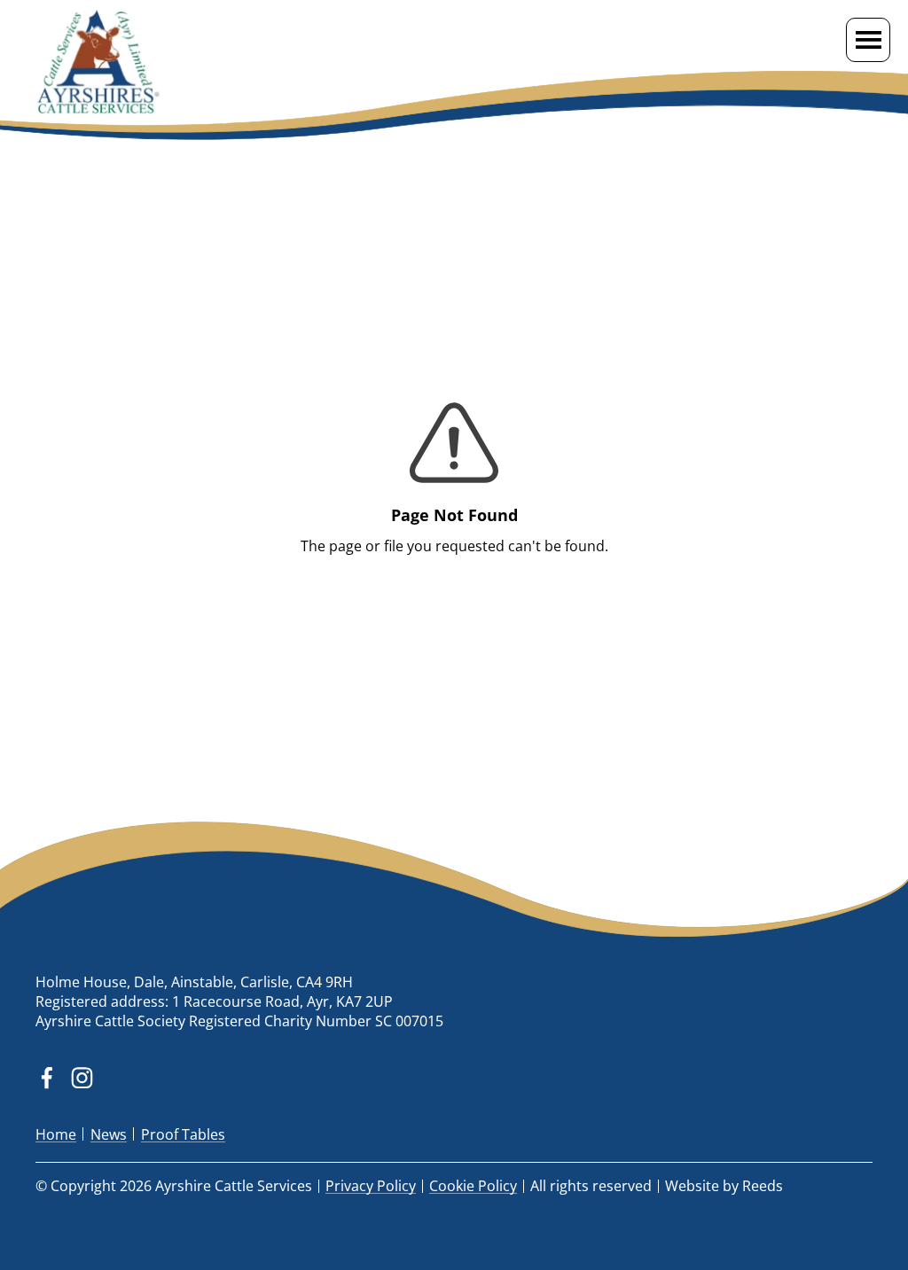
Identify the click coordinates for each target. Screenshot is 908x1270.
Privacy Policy (370, 1186)
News (108, 1134)
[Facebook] (46, 1078)
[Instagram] (82, 1078)
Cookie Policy (473, 1186)
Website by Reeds (724, 1186)
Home (55, 1134)
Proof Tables (183, 1134)
